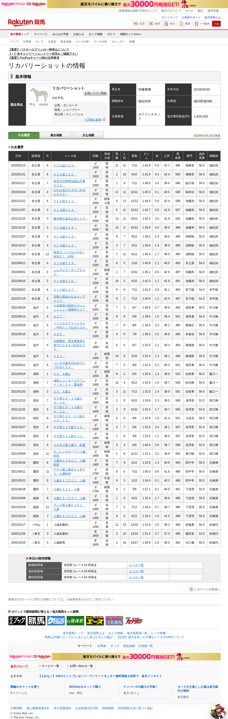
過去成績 (56, 135)
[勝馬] (36, 620)
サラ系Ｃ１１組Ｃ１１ (69, 436)
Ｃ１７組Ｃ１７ (65, 289)
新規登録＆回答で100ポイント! (138, 10)
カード (189, 10)
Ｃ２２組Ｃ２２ (65, 165)
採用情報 (108, 708)
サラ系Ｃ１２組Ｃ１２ (69, 427)
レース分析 (82, 41)
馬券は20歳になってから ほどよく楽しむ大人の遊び (79, 637)
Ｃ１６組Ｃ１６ (65, 281)
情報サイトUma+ (130, 34)
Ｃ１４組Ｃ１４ (65, 227)
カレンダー (118, 41)
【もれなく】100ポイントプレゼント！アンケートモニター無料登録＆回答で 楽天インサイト (100, 676)
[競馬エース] (95, 620)
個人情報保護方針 (38, 708)
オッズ (40, 41)
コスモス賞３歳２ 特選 (69, 445)
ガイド (111, 34)
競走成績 (66, 41)
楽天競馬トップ (19, 34)
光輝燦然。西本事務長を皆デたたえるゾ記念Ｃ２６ (69, 345)
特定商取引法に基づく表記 (135, 708)
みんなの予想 (60, 34)
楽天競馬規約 (62, 708)
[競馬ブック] (17, 620)
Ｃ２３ (59, 356)
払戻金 (52, 41)
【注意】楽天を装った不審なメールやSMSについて (150, 637)
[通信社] (75, 620)
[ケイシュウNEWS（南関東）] (56, 620)
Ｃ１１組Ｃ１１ (65, 201)
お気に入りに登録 (95, 93)
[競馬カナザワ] (134, 620)
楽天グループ (169, 10)
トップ (15, 41)
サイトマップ (170, 17)
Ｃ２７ (59, 316)
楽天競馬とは (213, 17)
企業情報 (16, 708)
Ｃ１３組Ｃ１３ (65, 210)
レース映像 (158, 633)
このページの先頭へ (207, 589)
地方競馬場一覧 (137, 633)
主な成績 (88, 135)
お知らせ (78, 34)
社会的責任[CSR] (87, 708)
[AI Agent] (218, 711)
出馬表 (27, 41)
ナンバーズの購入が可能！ (140, 686)
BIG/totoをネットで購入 (85, 686)
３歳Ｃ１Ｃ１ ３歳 (66, 489)
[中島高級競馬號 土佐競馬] (114, 620)
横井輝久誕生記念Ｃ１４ (70, 218)
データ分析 (100, 41)
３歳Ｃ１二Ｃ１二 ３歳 (69, 480)
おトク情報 (95, 34)
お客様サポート (191, 17)
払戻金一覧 (145, 646)
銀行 (200, 10)
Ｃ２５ (59, 334)
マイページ (40, 34)
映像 (132, 41)
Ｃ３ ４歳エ (62, 374)
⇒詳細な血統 (92, 119)
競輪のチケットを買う (25, 686)
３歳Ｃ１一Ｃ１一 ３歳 (69, 498)
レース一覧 (136, 565)
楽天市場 (213, 10)
